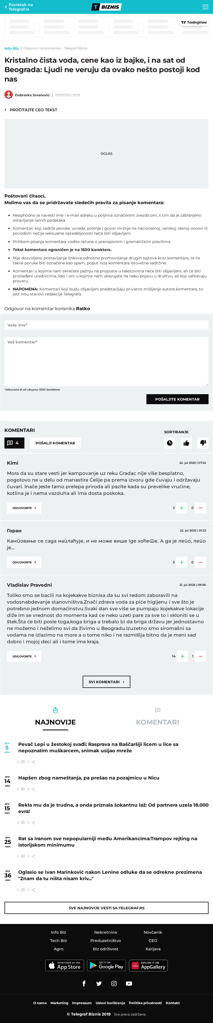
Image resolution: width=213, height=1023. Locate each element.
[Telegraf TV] (129, 983)
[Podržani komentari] (186, 443)
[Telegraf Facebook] (84, 983)
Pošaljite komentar (177, 399)
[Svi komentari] (169, 443)
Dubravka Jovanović (32, 95)
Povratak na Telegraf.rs (21, 6)
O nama (40, 1003)
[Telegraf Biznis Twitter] (99, 983)
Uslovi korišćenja (110, 1003)
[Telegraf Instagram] (114, 983)
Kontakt (173, 1003)
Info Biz (11, 48)
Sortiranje (176, 432)
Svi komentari (106, 681)
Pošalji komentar (55, 443)
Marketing (59, 1003)
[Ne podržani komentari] (203, 443)
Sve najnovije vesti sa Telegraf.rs (106, 908)
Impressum (82, 1003)
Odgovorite (24, 507)
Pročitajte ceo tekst (30, 110)
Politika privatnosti (145, 1003)
